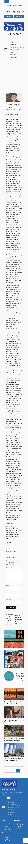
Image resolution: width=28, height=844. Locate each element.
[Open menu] (5, 49)
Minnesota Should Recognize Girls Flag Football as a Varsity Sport (14, 721)
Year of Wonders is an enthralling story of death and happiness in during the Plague (13, 532)
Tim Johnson (19, 109)
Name (8, 585)
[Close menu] (9, 39)
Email (8, 592)
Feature (9, 111)
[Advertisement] (14, 74)
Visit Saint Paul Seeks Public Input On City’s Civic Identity (14, 702)
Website (8, 599)
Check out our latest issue (14, 5)
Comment (9, 568)
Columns (9, 542)
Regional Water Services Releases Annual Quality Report (13, 759)
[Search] (18, 770)
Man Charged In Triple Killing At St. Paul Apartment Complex (14, 739)
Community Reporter (8, 789)
